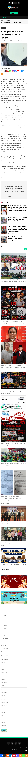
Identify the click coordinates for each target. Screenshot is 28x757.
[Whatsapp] (10, 71)
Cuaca (4, 669)
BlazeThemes (14, 749)
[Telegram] (23, 71)
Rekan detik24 (5, 712)
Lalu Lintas (5, 648)
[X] (5, 71)
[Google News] (15, 71)
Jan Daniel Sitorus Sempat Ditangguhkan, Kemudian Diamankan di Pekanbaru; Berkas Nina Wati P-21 (13, 367)
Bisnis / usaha (5, 666)
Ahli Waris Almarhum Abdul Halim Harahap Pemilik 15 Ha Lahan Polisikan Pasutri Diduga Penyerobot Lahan (13, 543)
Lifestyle (4, 692)
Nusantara (5, 638)
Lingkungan (5, 695)
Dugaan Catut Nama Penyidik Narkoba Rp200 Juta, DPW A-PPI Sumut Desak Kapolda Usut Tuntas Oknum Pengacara (13, 391)
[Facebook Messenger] (21, 71)
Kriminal (5, 622)
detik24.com (5, 40)
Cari (2, 246)
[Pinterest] (7, 71)
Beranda (5, 618)
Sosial (3, 722)
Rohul (3, 715)
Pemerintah (5, 702)
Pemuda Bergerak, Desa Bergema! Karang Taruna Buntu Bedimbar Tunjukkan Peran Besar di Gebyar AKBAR (13, 281)
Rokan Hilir (5, 642)
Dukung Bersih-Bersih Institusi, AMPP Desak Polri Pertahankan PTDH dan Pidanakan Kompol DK (17, 219)
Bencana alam (5, 662)
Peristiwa (4, 27)
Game (3, 679)
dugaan (4, 676)
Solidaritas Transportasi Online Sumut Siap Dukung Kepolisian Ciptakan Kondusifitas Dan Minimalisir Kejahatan (13, 465)
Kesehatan (5, 615)
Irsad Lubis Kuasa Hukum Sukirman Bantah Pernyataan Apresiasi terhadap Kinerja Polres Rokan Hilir (17, 238)
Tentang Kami (6, 655)
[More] (2, 74)
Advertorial (5, 659)
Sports (4, 635)
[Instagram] (13, 71)
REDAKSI (5, 625)
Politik (4, 645)
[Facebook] (2, 71)
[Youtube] (18, 71)
